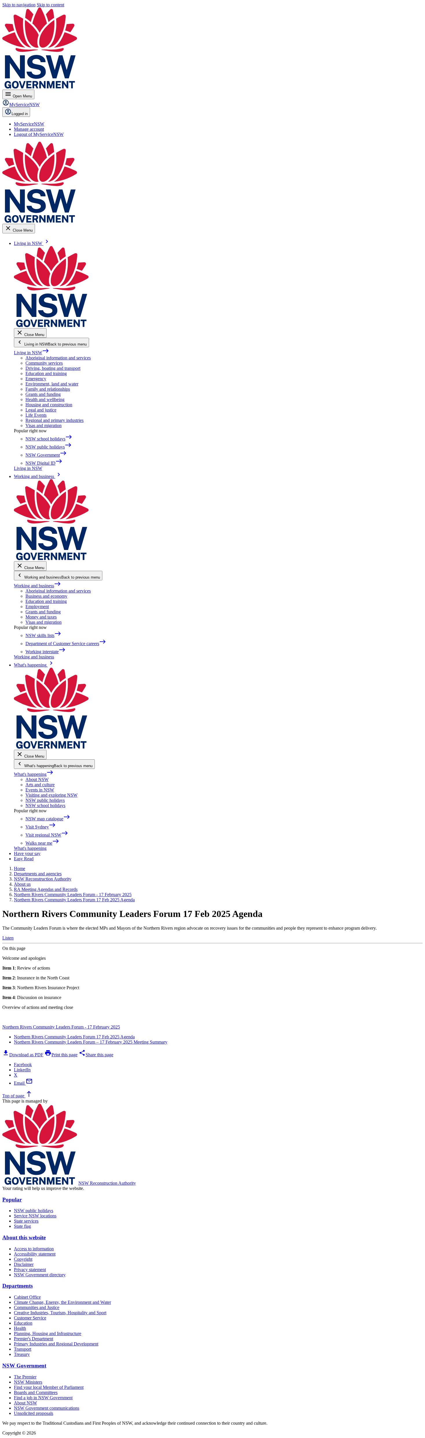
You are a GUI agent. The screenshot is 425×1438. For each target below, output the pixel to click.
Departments (17, 1286)
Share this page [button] (96, 1054)
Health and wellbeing (44, 399)
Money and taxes (41, 616)
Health (20, 1328)
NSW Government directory (40, 1274)
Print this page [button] (61, 1054)
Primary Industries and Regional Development (56, 1343)
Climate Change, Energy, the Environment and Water (62, 1302)
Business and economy (46, 596)
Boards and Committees (36, 1392)
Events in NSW (39, 789)
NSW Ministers (28, 1382)
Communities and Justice (36, 1307)
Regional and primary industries (54, 420)
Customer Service (30, 1317)
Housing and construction (48, 404)
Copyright (23, 1259)
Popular (12, 1200)
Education (23, 1323)
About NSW (37, 779)
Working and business (37, 585)
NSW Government (24, 1366)
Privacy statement (30, 1269)
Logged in (20, 114)
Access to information (34, 1248)
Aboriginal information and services (58, 357)
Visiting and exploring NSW (51, 795)
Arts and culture (40, 784)
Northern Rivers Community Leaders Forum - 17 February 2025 (61, 1026)
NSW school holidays (45, 805)
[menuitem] (29, 123)
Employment (37, 606)
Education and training (46, 373)
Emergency (35, 378)
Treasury (22, 1354)
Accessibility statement (35, 1253)
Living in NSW (31, 352)
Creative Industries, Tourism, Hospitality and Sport (60, 1312)
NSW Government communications (46, 1408)
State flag (22, 1226)
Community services (44, 363)
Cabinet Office (27, 1297)
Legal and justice (40, 409)
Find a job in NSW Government (43, 1397)
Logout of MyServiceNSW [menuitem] (39, 134)
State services (26, 1221)
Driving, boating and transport (52, 368)
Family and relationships (47, 389)
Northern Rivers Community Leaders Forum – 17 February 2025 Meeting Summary (90, 1042)
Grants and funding (43, 394)
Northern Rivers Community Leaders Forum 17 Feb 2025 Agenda (74, 1036)
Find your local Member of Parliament (49, 1387)
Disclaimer (24, 1264)
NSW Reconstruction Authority (107, 1183)
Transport (22, 1349)
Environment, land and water (51, 383)
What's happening (33, 774)
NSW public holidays (45, 800)
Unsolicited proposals (33, 1413)
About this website (24, 1237)
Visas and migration (43, 425)
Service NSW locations (35, 1215)
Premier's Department (33, 1338)
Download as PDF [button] (22, 1054)
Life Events (36, 415)
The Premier (25, 1376)
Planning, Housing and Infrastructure (47, 1333)
